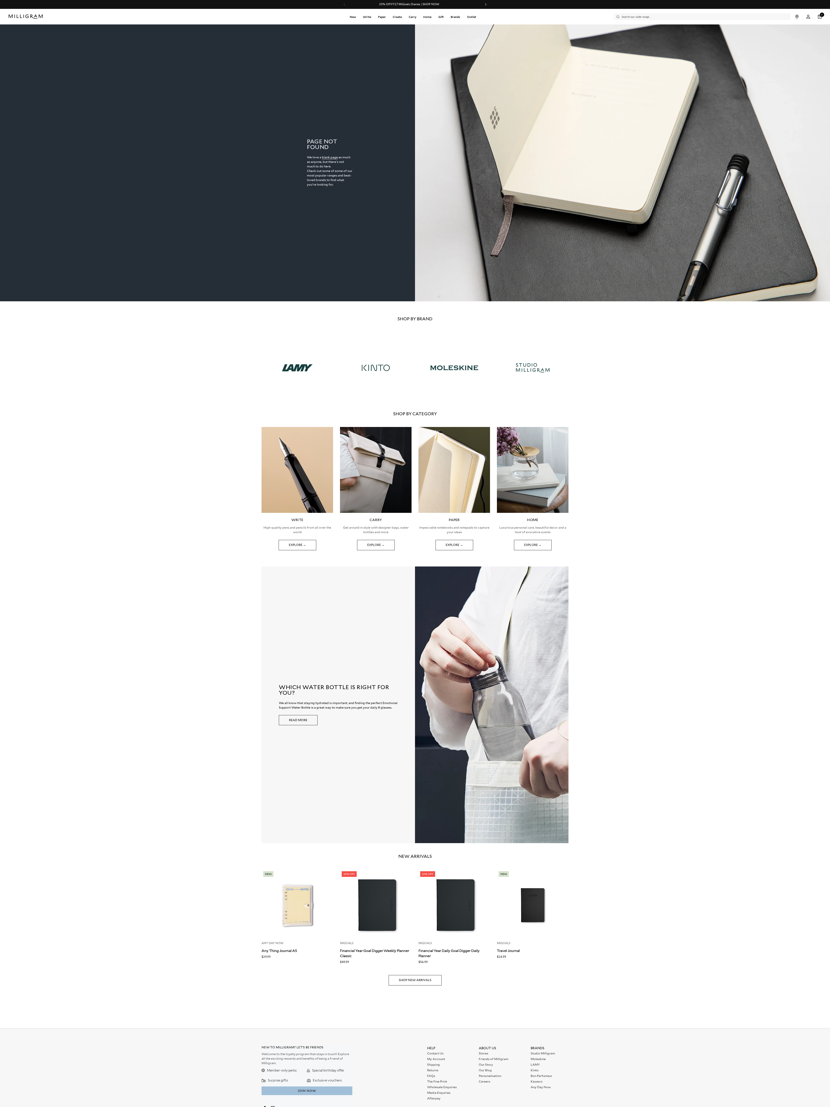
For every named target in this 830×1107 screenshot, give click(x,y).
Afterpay (434, 1098)
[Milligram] (27, 16)
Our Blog (485, 1070)
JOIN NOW (307, 1091)
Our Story (486, 1064)
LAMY (535, 1064)
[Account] (808, 16)
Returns (432, 1070)
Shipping (433, 1064)
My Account (436, 1059)
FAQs (431, 1076)
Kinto (535, 1070)
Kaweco (537, 1081)
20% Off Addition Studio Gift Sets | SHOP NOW (415, 4)
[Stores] (797, 16)
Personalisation (490, 1076)
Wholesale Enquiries (442, 1087)
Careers (484, 1081)
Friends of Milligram (493, 1059)
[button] (820, 16)
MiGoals (346, 943)
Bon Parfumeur (541, 1076)
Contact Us (435, 1053)
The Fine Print (437, 1081)
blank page (330, 157)
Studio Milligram (543, 1053)
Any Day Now (272, 943)
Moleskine (538, 1059)
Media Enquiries (438, 1092)
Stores (483, 1053)
